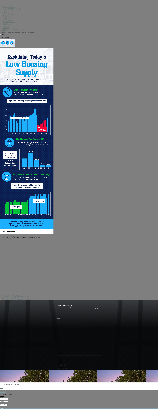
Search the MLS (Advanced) (7, 25)
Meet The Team (5, 11)
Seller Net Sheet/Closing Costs (7, 18)
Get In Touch (5, 12)
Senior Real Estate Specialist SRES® (6, 4)
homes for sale (11, 236)
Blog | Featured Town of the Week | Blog (8, 10)
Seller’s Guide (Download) (6, 16)
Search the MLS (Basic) (6, 24)
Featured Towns (4, 30)
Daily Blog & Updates (6, 27)
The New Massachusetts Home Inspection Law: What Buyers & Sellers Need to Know (14, 29)
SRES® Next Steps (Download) (7, 21)
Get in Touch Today (96, 308)
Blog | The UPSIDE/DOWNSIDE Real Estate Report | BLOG (11, 9)
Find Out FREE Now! (3, 392)
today (16, 236)
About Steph (3, 6)
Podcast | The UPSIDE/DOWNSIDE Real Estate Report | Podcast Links (12, 8)
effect (16, 237)
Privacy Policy (89, 358)
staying (21, 237)
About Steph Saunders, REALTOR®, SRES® (9, 7)
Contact (3, 2)
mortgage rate (11, 237)
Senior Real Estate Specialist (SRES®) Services (9, 14)
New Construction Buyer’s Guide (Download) (9, 22)
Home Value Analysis (6, 28)
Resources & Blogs (4, 26)
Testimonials (5, 15)
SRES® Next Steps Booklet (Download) (8, 5)
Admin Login (99, 358)
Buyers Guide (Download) (6, 23)
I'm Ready (1, 388)
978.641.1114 (3, 1)
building (5, 237)
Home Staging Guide (6, 17)
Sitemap (94, 358)
